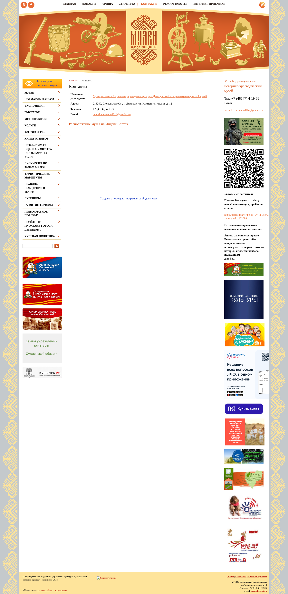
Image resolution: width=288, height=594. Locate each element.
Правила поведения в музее (34, 188)
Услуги (30, 125)
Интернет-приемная (209, 3)
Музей (29, 92)
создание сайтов (44, 590)
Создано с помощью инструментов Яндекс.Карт (128, 198)
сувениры (32, 198)
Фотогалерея (34, 132)
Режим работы (175, 3)
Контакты (149, 3)
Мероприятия (35, 119)
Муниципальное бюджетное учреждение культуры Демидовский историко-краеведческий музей (150, 96)
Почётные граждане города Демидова (38, 226)
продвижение (61, 590)
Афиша (107, 3)
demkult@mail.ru (259, 591)
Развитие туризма (38, 205)
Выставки (32, 112)
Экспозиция (34, 105)
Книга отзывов (36, 138)
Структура (127, 3)
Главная (69, 3)
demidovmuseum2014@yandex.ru (112, 114)
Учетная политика (39, 236)
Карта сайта (240, 576)
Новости (89, 3)
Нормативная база (39, 99)
